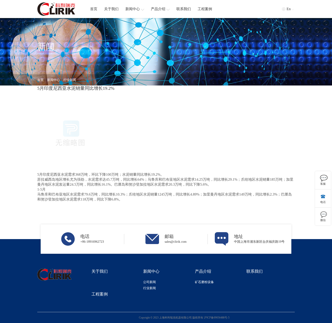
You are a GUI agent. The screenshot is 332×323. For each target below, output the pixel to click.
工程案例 (99, 294)
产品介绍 (203, 271)
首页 (40, 80)
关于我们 (99, 271)
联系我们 (254, 271)
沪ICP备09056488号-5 (216, 317)
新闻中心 (53, 80)
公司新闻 (149, 282)
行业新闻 (69, 80)
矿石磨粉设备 (204, 282)
